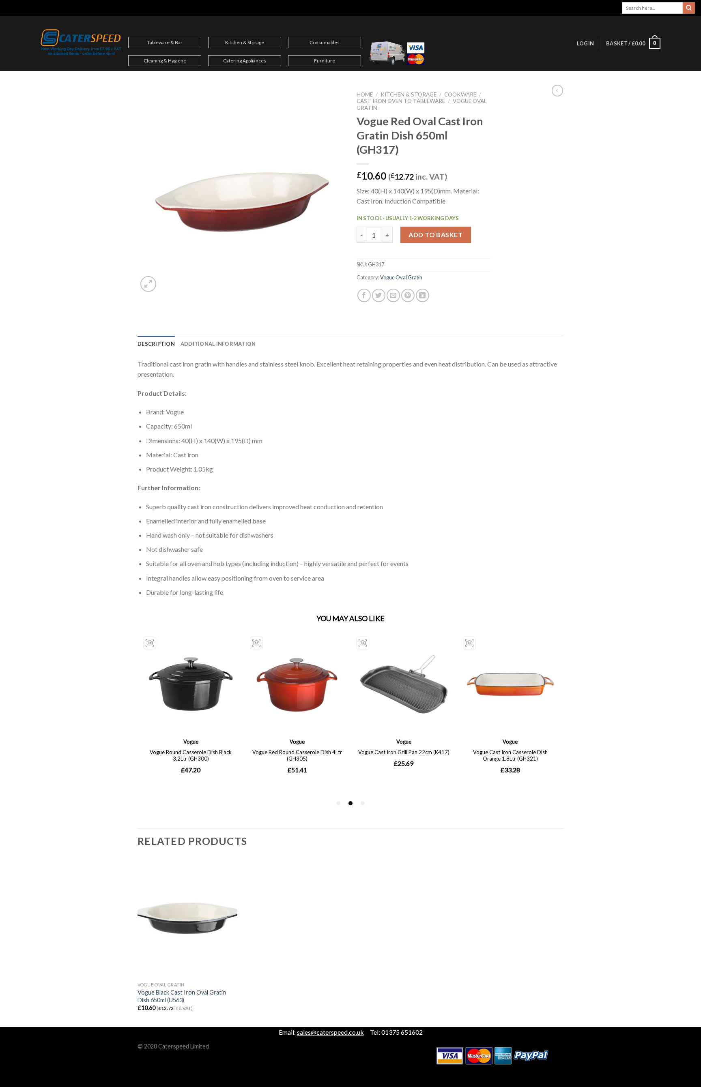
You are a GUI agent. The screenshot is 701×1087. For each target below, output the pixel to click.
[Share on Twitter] (378, 295)
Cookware (460, 94)
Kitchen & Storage (244, 42)
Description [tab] (156, 344)
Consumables (325, 42)
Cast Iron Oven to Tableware (401, 101)
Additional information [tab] (218, 344)
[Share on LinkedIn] (422, 295)
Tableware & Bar (165, 42)
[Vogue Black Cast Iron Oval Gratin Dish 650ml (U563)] (188, 918)
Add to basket (435, 234)
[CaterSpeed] (81, 43)
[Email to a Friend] (393, 295)
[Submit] (689, 8)
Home (365, 94)
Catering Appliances (244, 61)
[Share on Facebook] (364, 295)
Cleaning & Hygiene (165, 61)
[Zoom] (148, 284)
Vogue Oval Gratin (401, 277)
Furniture (324, 61)
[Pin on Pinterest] (408, 295)
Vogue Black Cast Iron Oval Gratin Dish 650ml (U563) (182, 996)
